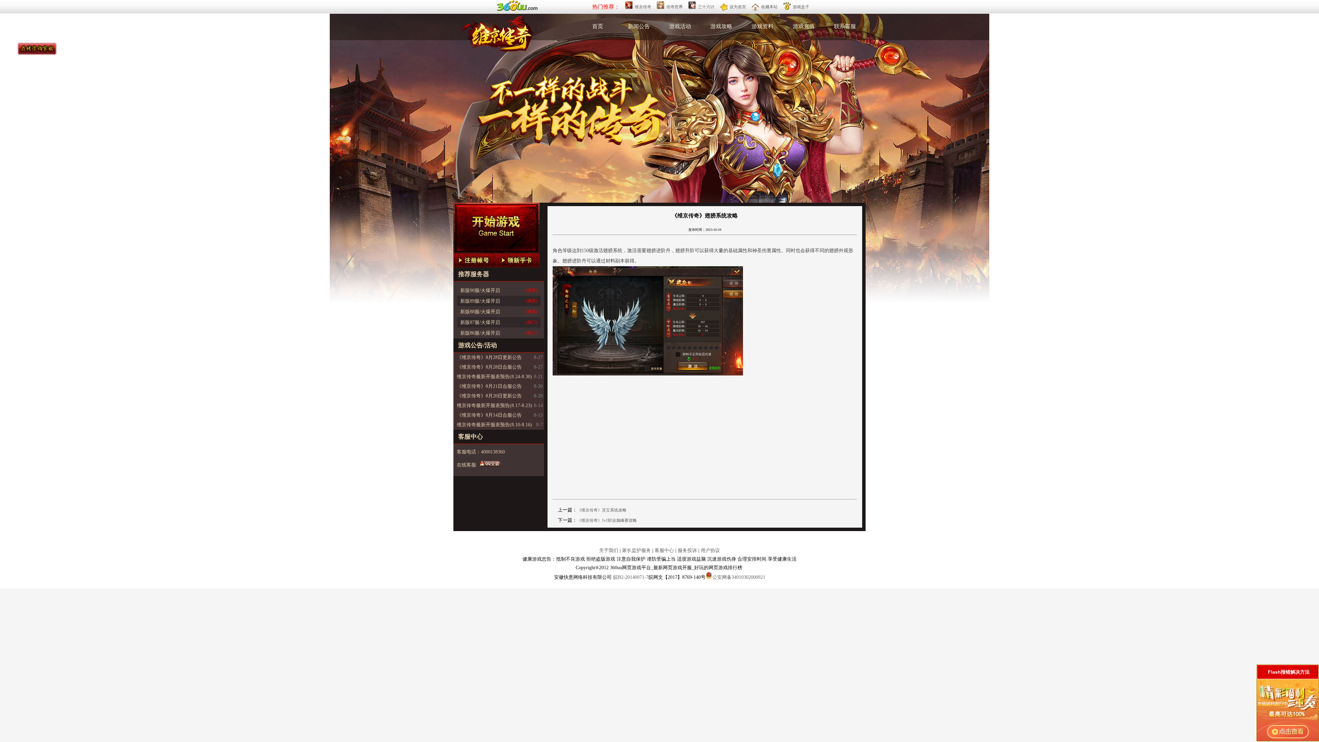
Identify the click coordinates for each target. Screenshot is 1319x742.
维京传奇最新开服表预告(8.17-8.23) (494, 405)
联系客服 (845, 26)
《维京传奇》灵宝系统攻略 (602, 510)
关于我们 (608, 550)
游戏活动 (680, 26)
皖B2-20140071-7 (631, 577)
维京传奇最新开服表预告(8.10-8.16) (494, 424)
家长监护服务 (636, 550)
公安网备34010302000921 (738, 577)
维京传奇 (643, 6)
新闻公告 (639, 26)
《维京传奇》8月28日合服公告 (489, 367)
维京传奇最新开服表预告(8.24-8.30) (494, 376)
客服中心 (664, 550)
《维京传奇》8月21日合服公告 (489, 386)
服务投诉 (687, 550)
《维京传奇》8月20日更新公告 (489, 395)
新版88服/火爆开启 (480, 311)
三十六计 (706, 6)
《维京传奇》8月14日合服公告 (489, 415)
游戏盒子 (801, 6)
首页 (597, 26)
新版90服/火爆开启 (480, 290)
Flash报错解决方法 (1289, 672)
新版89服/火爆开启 (480, 301)
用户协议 (710, 550)
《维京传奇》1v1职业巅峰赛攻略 (607, 520)
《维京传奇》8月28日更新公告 (489, 357)
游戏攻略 (721, 26)
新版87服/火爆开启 (480, 322)
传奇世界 (674, 6)
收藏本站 (769, 6)
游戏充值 (804, 26)
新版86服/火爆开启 (480, 333)
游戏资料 (763, 26)
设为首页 (738, 6)
